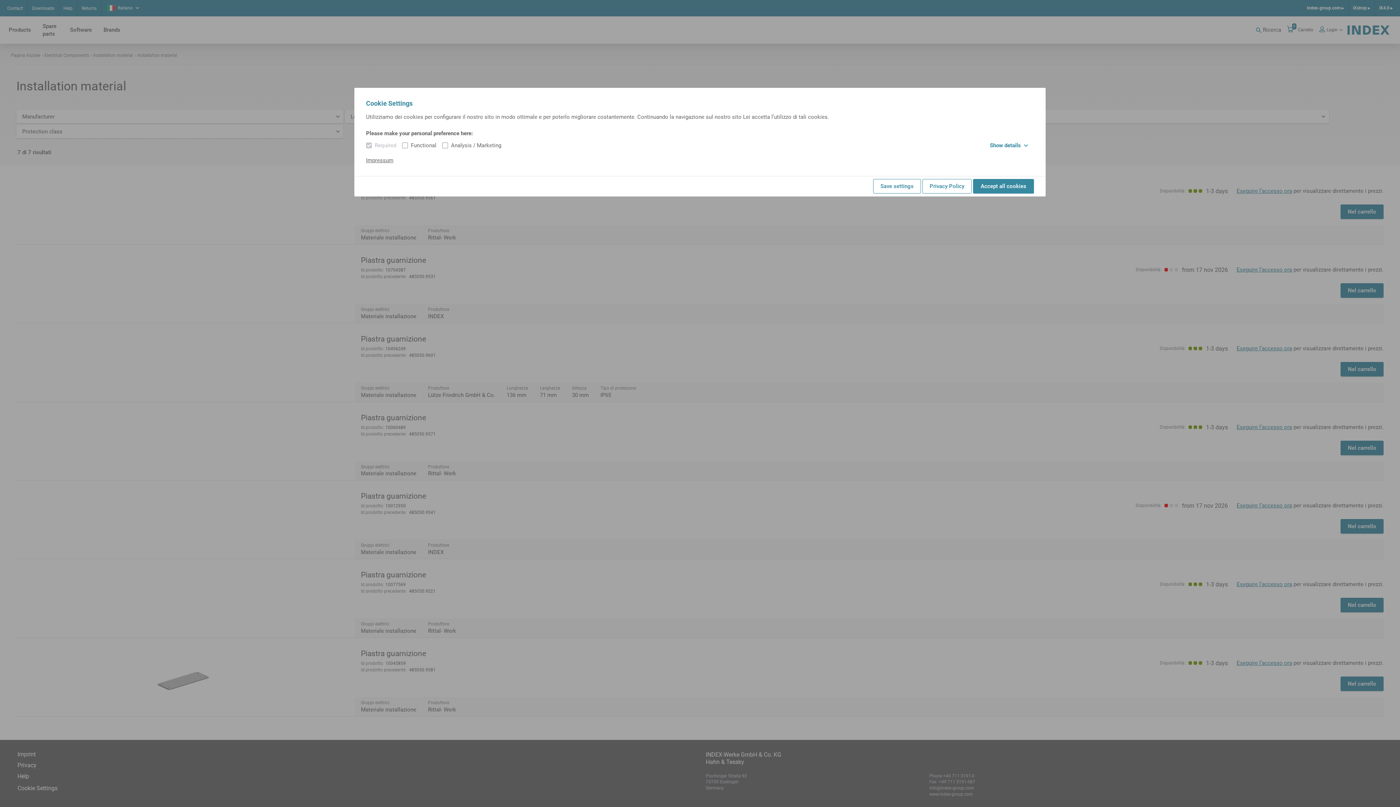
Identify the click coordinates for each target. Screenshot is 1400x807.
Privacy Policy (947, 186)
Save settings (897, 186)
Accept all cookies (1003, 186)
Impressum (379, 160)
